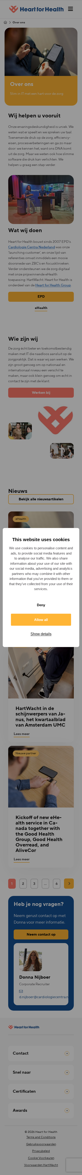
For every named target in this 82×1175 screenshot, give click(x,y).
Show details (41, 634)
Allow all (41, 620)
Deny (41, 605)
